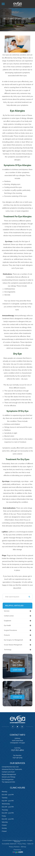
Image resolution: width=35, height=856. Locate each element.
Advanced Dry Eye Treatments (12, 769)
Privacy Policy (22, 844)
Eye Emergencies (7, 779)
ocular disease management (13, 645)
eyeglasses (7, 620)
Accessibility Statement (9, 844)
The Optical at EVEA (8, 782)
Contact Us (17, 697)
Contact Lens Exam (8, 772)
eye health (7, 625)
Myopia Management (9, 774)
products (7, 635)
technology (7, 649)
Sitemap (23, 847)
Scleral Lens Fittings (8, 777)
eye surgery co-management (13, 640)
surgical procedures (10, 630)
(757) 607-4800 (17, 750)
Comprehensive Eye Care (10, 767)
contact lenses (9, 616)
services (6, 611)
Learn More (17, 670)
